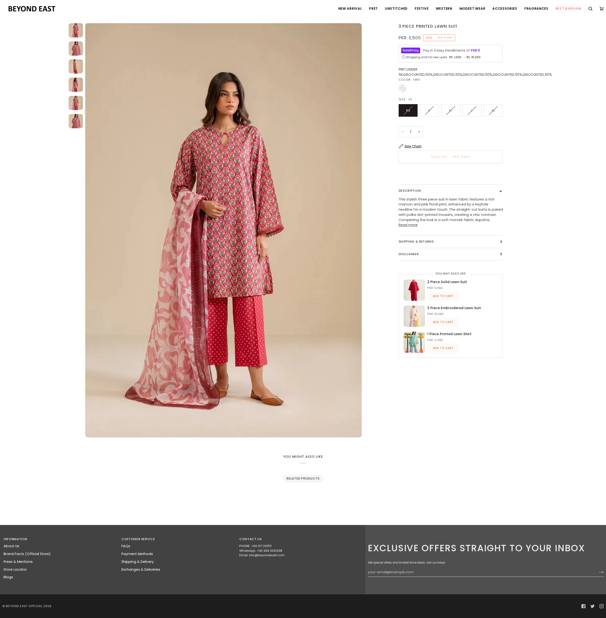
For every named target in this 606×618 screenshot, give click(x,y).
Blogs (8, 577)
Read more (408, 224)
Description (410, 190)
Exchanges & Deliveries (140, 569)
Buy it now (451, 173)
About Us (11, 546)
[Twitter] (592, 606)
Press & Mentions (18, 561)
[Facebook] (583, 606)
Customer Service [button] (138, 539)
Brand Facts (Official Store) (27, 553)
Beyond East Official (24, 606)
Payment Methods (137, 553)
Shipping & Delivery (137, 561)
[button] (350, 9)
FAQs (125, 546)
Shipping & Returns (416, 241)
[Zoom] (223, 230)
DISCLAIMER (409, 254)
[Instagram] (601, 606)
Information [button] (15, 539)
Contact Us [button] (250, 539)
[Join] (597, 572)
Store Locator (15, 569)
